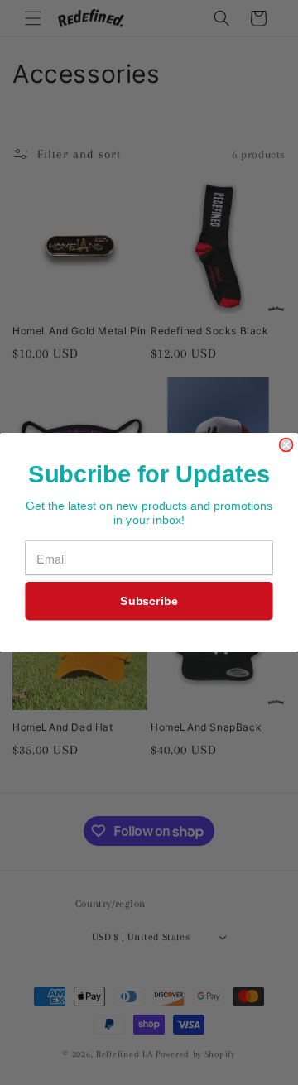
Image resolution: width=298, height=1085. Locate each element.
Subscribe (149, 600)
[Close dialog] (286, 445)
